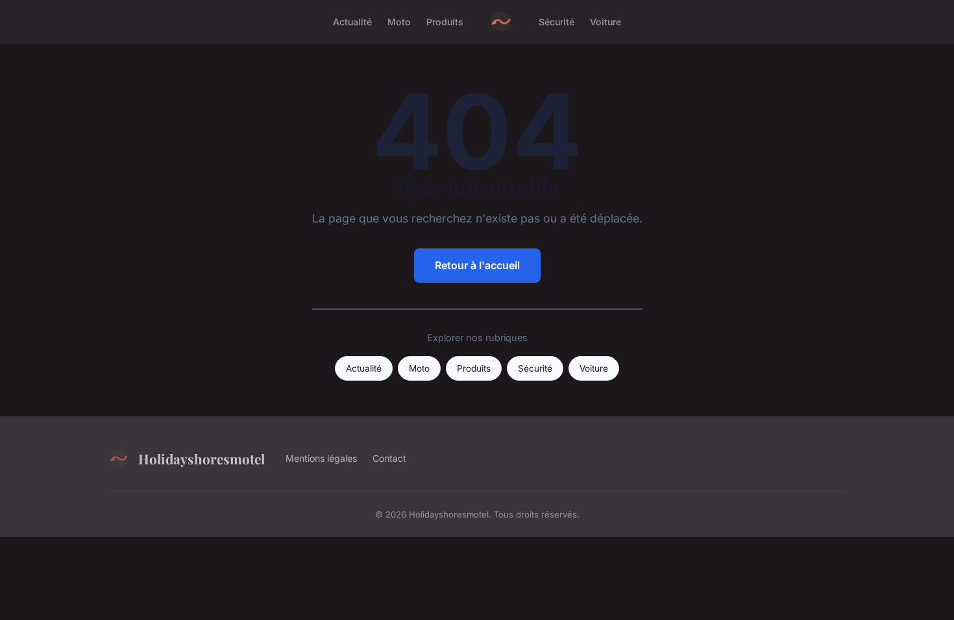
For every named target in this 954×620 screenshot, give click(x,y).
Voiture (605, 21)
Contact (389, 458)
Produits (444, 21)
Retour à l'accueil (477, 265)
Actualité (352, 21)
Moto (399, 21)
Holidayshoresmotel (201, 458)
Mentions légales (321, 458)
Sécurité (556, 21)
